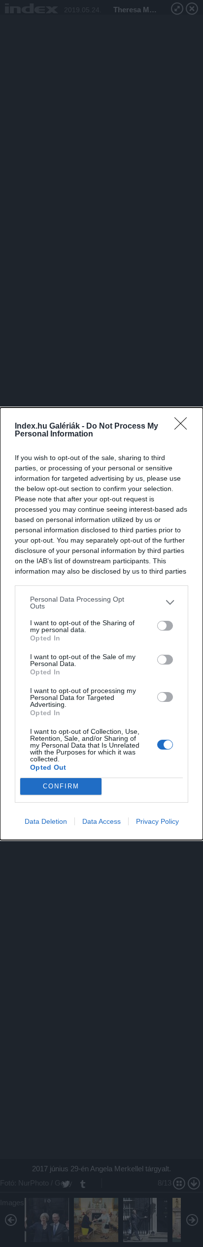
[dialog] (101, 623)
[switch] (165, 626)
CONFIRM (61, 786)
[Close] (183, 426)
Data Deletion (46, 821)
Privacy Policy (157, 821)
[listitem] (101, 602)
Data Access (101, 821)
